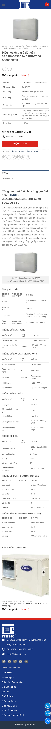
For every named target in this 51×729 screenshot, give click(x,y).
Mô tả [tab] (5, 173)
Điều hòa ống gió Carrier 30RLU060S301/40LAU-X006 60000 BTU (24, 605)
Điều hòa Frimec (9, 710)
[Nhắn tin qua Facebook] (47, 721)
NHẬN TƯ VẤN (20, 143)
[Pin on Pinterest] (23, 157)
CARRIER (13, 195)
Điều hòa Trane (9, 701)
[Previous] (2, 585)
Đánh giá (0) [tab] (7, 178)
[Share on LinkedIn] (28, 157)
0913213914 (20, 137)
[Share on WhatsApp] (4, 157)
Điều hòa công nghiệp (26, 46)
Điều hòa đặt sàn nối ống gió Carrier (23, 49)
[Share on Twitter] (14, 157)
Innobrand (31, 724)
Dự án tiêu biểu (9, 687)
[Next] (49, 585)
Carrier (44, 46)
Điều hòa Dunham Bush (13, 715)
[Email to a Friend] (18, 157)
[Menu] (3, 4)
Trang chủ (7, 46)
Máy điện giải (14, 667)
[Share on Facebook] (9, 157)
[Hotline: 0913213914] (47, 705)
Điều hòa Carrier (9, 706)
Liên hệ (5, 692)
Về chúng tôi (8, 678)
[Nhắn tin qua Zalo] (47, 713)
